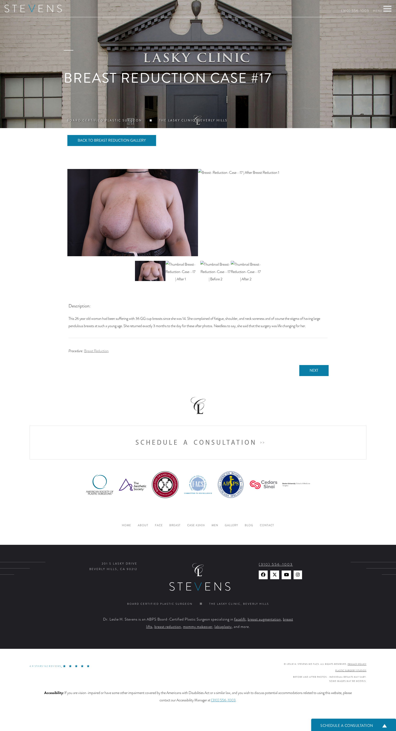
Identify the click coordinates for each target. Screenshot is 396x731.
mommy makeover (197, 626)
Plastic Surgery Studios (350, 670)
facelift (240, 619)
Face (159, 525)
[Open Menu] (387, 9)
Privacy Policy (357, 664)
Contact (267, 525)
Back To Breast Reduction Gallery (112, 140)
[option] (198, 212)
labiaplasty (223, 626)
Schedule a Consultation (196, 442)
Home (126, 525)
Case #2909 (196, 525)
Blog (249, 525)
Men (215, 525)
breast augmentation (264, 619)
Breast (175, 525)
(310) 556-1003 (355, 10)
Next (314, 370)
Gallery (231, 525)
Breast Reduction (96, 351)
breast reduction (167, 626)
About (143, 525)
